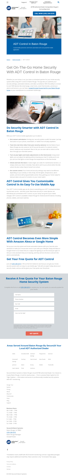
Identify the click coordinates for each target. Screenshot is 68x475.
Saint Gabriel (15, 368)
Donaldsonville (25, 353)
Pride (22, 368)
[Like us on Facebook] (7, 450)
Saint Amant (33, 359)
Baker (22, 365)
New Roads (42, 359)
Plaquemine (42, 353)
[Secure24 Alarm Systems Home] (16, 8)
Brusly (32, 365)
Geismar (50, 353)
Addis (13, 353)
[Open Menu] (7, 2)
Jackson (14, 365)
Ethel (49, 359)
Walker (41, 365)
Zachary (23, 359)
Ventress (32, 368)
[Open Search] (58, 2)
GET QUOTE (34, 333)
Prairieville (50, 365)
